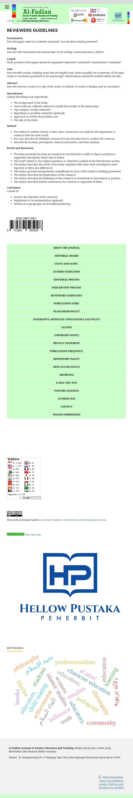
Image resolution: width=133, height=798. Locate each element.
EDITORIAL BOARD (66, 255)
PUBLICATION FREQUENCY (66, 351)
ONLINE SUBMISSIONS (66, 414)
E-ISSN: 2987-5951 (66, 382)
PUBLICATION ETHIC (66, 303)
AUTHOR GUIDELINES (66, 271)
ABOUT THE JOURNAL (66, 247)
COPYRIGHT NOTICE (66, 335)
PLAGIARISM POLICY (66, 311)
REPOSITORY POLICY (67, 358)
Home (10, 21)
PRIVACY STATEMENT (66, 343)
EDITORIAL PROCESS (66, 279)
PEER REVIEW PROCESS (66, 287)
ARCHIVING (66, 374)
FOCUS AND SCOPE (66, 263)
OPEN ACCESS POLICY (66, 366)
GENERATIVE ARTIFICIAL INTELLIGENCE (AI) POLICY (66, 319)
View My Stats (33, 534)
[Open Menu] (6, 6)
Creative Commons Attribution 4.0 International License (73, 520)
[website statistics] (15, 534)
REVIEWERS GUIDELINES (66, 295)
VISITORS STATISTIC (66, 390)
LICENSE (66, 327)
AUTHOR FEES (66, 398)
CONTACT (66, 406)
